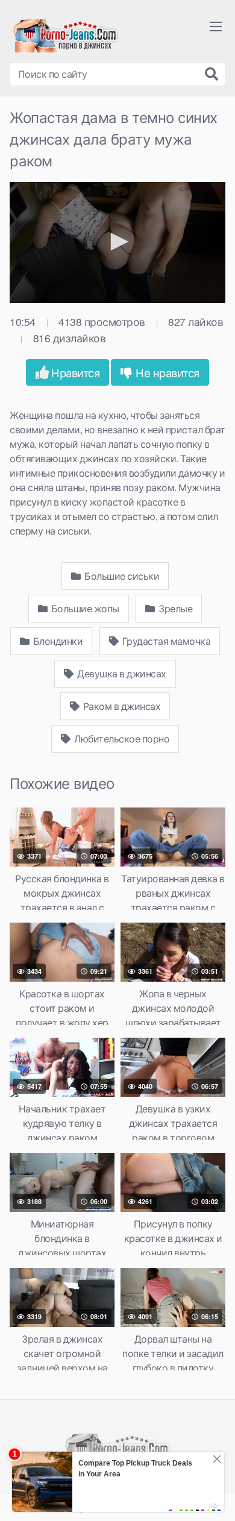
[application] (117, 242)
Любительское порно (121, 738)
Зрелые (175, 608)
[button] (117, 241)
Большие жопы (84, 608)
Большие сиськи (121, 576)
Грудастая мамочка (165, 641)
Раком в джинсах (120, 706)
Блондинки (57, 641)
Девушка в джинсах (120, 673)
